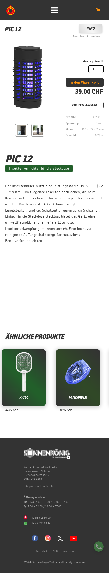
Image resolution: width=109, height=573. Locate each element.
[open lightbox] (25, 80)
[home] (11, 10)
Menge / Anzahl (93, 61)
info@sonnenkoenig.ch (38, 486)
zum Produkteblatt (84, 105)
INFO (90, 29)
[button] (54, 10)
